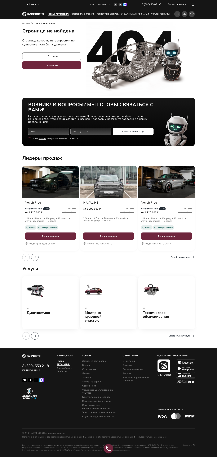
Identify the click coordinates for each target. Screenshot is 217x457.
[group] (50, 302)
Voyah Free (33, 202)
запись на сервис (133, 14)
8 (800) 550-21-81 (152, 4)
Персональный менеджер (96, 401)
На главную (52, 65)
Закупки (127, 373)
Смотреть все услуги (179, 335)
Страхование (89, 369)
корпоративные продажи (110, 14)
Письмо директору (133, 369)
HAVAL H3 (90, 202)
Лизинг (86, 373)
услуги (155, 14)
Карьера (127, 365)
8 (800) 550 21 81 (36, 365)
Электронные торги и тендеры (99, 412)
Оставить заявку (50, 236)
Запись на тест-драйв (94, 360)
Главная (26, 23)
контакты (165, 14)
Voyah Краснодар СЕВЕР (42, 244)
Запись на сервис (91, 381)
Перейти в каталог (180, 257)
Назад (55, 56)
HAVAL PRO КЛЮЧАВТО (99, 244)
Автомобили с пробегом (83, 14)
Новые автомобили (58, 14)
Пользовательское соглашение (152, 437)
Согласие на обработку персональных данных (109, 437)
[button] (35, 257)
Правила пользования (119, 450)
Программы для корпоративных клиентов (96, 407)
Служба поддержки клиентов (98, 416)
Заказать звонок (131, 131)
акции (146, 14)
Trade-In (86, 377)
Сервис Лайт (89, 385)
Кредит (86, 365)
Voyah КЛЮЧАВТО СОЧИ (158, 244)
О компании (129, 360)
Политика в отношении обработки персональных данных (52, 437)
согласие (42, 138)
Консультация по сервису (96, 396)
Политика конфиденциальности (94, 450)
